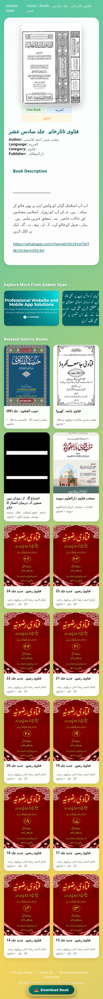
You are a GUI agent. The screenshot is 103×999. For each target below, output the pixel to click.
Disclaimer (51, 977)
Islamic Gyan (12, 8)
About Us (46, 972)
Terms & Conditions (73, 972)
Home (31, 5)
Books (44, 5)
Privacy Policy (22, 972)
